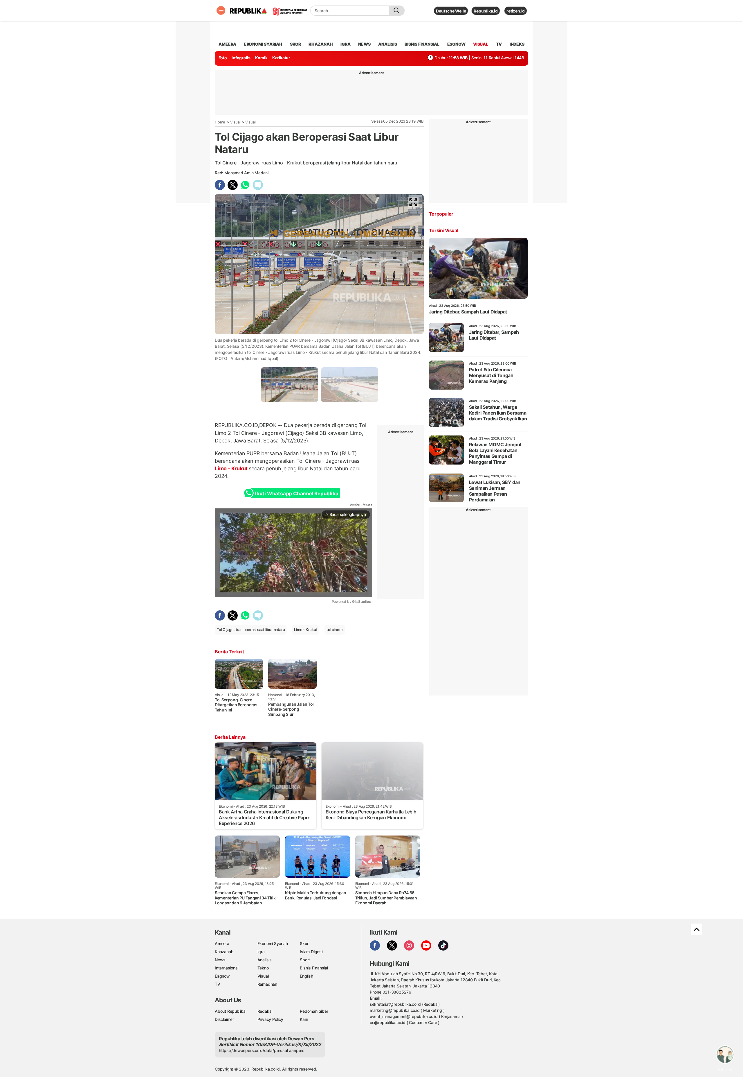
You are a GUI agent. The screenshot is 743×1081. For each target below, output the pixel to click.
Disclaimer (224, 1019)
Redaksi (265, 1011)
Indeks (517, 44)
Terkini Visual (443, 230)
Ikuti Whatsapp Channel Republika (296, 493)
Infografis (241, 57)
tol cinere (335, 629)
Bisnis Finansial (422, 44)
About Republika (230, 1011)
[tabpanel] (289, 384)
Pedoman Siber (314, 1011)
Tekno (263, 967)
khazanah (321, 44)
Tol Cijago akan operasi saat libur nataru (251, 629)
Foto (223, 57)
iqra (345, 44)
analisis (387, 44)
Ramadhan (267, 984)
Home (220, 122)
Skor (304, 943)
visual (480, 44)
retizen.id (515, 10)
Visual (235, 122)
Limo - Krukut (232, 468)
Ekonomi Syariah (263, 44)
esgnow (456, 44)
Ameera (222, 943)
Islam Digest (311, 951)
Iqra (261, 951)
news (364, 44)
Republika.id (485, 10)
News (220, 959)
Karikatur (281, 57)
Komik (261, 57)
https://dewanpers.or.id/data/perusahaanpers (261, 1050)
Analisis (264, 959)
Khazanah (224, 951)
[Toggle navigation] (221, 10)
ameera (227, 44)
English (306, 976)
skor (295, 44)
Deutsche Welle (451, 10)
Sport (305, 959)
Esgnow (222, 976)
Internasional (226, 967)
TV (499, 44)
